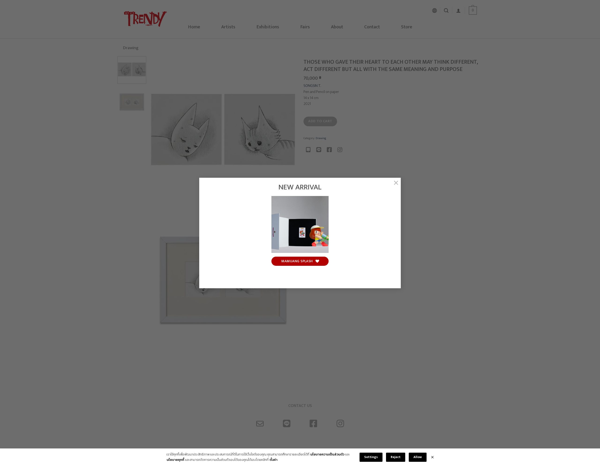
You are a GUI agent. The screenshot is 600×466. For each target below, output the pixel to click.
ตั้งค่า (274, 459)
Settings (371, 457)
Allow (417, 457)
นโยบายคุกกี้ (175, 459)
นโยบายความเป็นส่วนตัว (327, 454)
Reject (396, 457)
